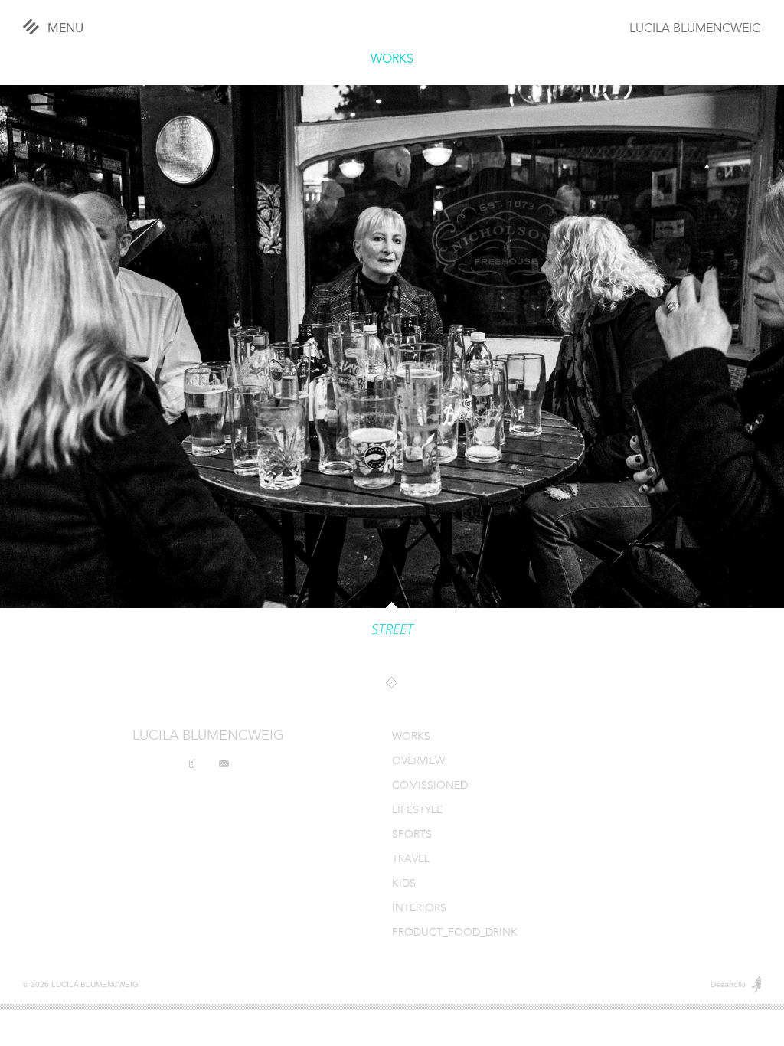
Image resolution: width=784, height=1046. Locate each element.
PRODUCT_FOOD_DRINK (455, 933)
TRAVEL (411, 859)
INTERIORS (419, 908)
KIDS (404, 884)
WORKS (392, 60)
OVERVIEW (418, 761)
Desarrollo (728, 984)
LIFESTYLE (417, 810)
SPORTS (412, 835)
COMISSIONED (430, 786)
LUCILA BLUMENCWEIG (695, 29)
